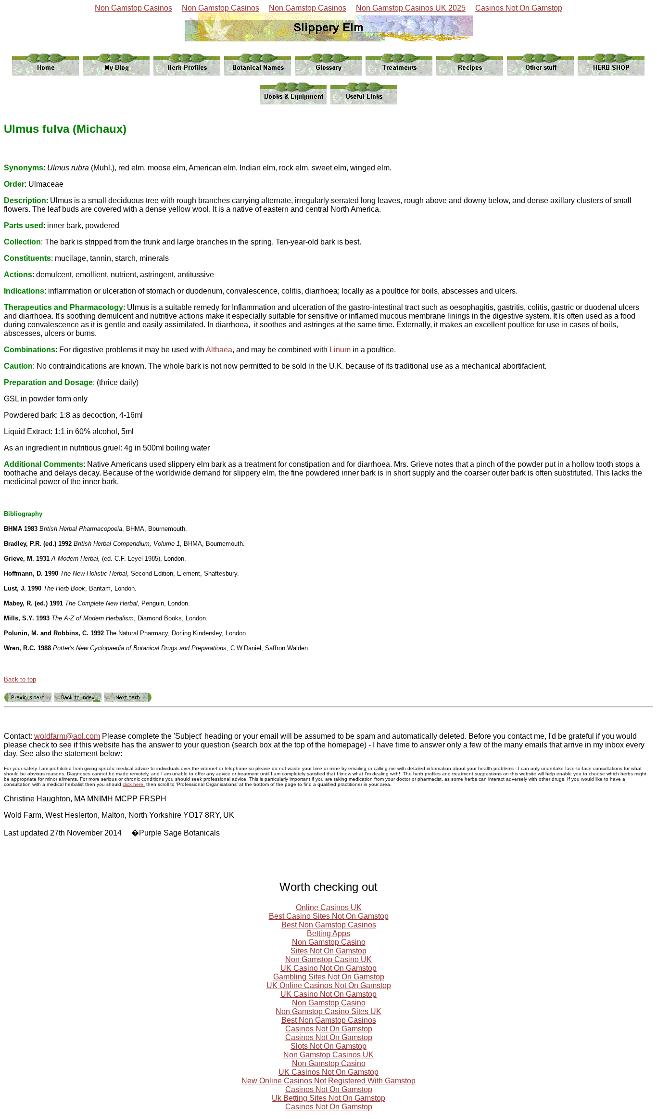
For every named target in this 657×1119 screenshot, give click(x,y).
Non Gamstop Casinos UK (328, 1055)
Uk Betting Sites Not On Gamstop (328, 1098)
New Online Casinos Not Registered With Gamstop (328, 1081)
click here (134, 784)
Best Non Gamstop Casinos (328, 925)
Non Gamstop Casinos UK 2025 (411, 8)
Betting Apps (328, 933)
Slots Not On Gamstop (328, 1046)
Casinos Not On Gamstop (518, 8)
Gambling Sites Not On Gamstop (328, 977)
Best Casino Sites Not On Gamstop (329, 916)
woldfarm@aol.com (67, 736)
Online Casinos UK (329, 907)
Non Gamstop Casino (329, 942)
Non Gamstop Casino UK (328, 959)
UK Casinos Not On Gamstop (328, 1072)
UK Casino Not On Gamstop (328, 968)
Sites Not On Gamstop (328, 951)
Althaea (219, 350)
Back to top (20, 679)
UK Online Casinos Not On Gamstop (328, 985)
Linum (340, 350)
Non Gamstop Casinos (133, 8)
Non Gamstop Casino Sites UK (328, 1011)
